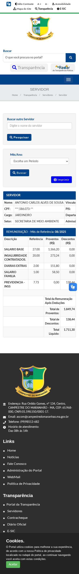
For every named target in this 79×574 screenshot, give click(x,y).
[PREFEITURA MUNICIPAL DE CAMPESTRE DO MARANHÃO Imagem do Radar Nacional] (63, 67)
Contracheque (17, 517)
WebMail (13, 477)
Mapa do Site (23, 9)
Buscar (7, 51)
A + (39, 4)
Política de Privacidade (23, 483)
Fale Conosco (16, 463)
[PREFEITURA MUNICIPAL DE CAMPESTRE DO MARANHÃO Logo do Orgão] (39, 28)
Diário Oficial (16, 524)
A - (46, 4)
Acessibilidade (62, 4)
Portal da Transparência (23, 504)
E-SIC (10, 531)
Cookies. (15, 541)
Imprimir (63, 179)
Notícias (12, 457)
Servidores (48, 95)
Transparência (31, 67)
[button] (8, 4)
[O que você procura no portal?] (71, 57)
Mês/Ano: (16, 154)
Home (15, 95)
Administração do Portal (24, 470)
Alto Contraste (25, 4)
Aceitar (13, 564)
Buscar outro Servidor (20, 119)
